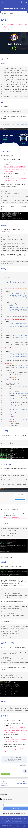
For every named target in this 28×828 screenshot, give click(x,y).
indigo (24, 826)
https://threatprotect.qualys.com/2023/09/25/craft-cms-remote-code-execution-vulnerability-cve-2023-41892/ (15, 169)
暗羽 (24, 765)
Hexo (18, 826)
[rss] (2, 820)
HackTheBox (5, 773)
